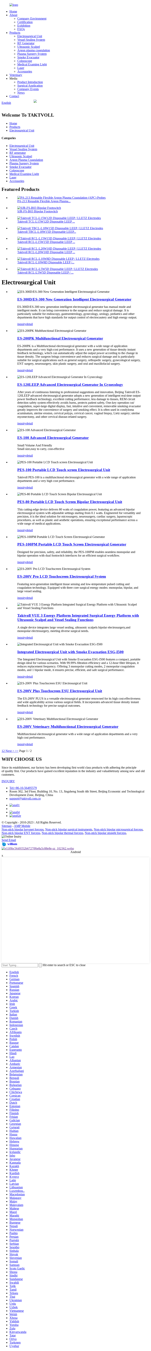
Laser (20, 68)
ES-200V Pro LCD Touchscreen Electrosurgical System (61, 576)
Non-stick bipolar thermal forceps (62, 833)
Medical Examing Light (32, 64)
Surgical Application (30, 85)
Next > (10, 751)
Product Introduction (30, 82)
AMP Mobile (22, 826)
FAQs (21, 29)
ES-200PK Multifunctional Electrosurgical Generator (60, 338)
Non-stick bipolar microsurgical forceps (118, 829)
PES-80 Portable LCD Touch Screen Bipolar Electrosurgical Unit (69, 502)
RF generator (17, 152)
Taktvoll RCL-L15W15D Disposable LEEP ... (46, 242)
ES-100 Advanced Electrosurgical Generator (53, 438)
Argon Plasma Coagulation (26, 159)
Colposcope (24, 61)
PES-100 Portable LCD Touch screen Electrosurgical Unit (63, 470)
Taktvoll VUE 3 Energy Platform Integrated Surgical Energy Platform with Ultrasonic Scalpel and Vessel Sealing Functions (78, 617)
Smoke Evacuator (28, 57)
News (21, 92)
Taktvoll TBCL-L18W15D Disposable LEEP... (46, 231)
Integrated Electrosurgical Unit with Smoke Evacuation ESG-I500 (70, 652)
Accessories (24, 71)
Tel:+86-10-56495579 (23, 788)
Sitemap (7, 826)
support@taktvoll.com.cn (25, 798)
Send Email (9, 840)
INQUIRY (8, 781)
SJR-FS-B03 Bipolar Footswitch (37, 211)
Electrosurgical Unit (29, 36)
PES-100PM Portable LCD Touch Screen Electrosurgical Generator (71, 544)
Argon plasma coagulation (33, 50)
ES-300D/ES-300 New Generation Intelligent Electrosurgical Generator (74, 299)
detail (29, 324)
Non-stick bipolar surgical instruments (68, 829)
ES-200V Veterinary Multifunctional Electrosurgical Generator (67, 726)
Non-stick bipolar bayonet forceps (23, 829)
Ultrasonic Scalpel (28, 46)
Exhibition (23, 25)
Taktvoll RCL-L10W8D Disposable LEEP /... (45, 262)
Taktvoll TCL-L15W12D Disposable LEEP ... (46, 221)
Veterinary (15, 75)
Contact (14, 96)
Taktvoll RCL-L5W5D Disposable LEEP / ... (45, 272)
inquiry (21, 324)
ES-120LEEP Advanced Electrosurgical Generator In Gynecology (70, 385)
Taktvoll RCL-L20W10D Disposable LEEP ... (46, 252)
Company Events (28, 89)
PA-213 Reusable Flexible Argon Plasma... (44, 201)
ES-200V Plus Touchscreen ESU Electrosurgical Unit (59, 691)
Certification (25, 22)
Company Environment (31, 18)
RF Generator (25, 43)
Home (13, 11)
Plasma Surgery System (32, 53)
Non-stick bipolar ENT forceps (21, 833)
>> (16, 751)
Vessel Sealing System (31, 39)
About (13, 15)
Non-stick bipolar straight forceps (105, 833)
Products (14, 32)
